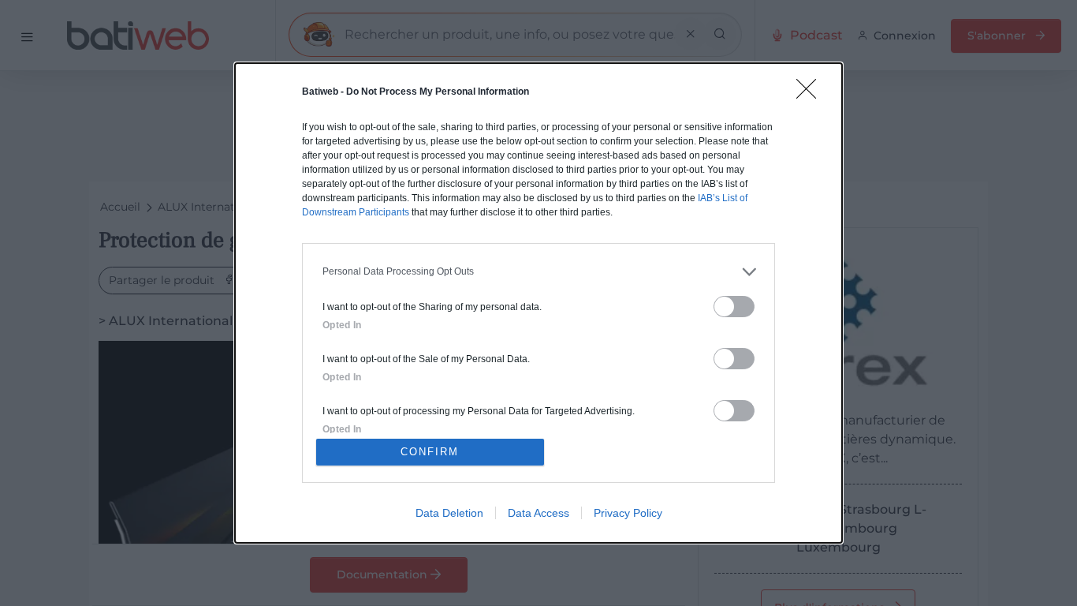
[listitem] (538, 272)
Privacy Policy (628, 513)
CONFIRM (430, 452)
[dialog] (538, 303)
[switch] (734, 306)
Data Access (538, 513)
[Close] (811, 94)
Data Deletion (449, 513)
